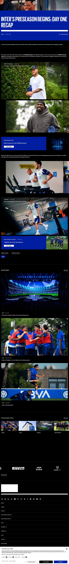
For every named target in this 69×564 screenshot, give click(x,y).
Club (2, 522)
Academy (3, 527)
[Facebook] (30, 499)
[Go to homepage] (34, 3)
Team (3, 256)
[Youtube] (15, 499)
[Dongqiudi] (37, 499)
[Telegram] (2, 499)
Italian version (4, 253)
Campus (3, 531)
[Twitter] (27, 499)
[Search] (67, 3)
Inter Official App (5, 518)
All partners (4, 475)
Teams (2, 507)
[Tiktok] (11, 499)
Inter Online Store (5, 514)
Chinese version (16, 253)
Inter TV (3, 511)
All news (66, 270)
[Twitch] (18, 499)
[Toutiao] (40, 499)
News (2, 503)
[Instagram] (21, 499)
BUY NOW (8, 146)
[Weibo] (5, 499)
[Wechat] (34, 499)
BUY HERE (8, 246)
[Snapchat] (24, 499)
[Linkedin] (8, 499)
